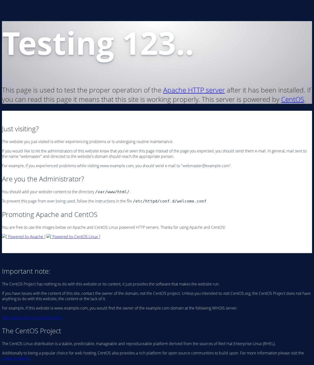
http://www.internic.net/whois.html (32, 317)
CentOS (292, 99)
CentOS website (16, 358)
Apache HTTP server (194, 90)
